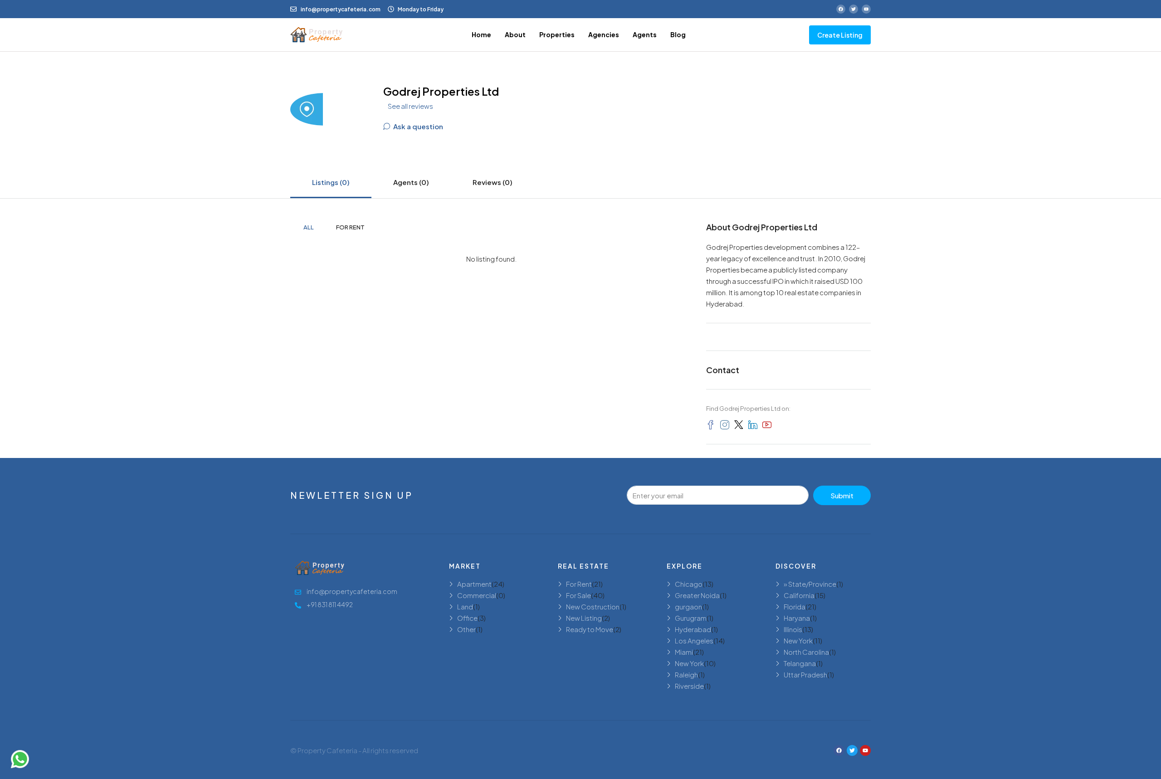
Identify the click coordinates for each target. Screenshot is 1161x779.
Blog (678, 34)
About (515, 34)
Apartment (474, 583)
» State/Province (810, 583)
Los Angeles (694, 640)
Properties (557, 34)
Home (481, 34)
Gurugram (691, 617)
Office (467, 617)
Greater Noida (697, 595)
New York (689, 663)
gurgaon (688, 606)
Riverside (689, 686)
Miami (684, 652)
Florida (794, 606)
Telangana (800, 663)
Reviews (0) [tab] (492, 182)
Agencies (603, 34)
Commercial (476, 595)
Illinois (793, 629)
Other (466, 629)
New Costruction (593, 606)
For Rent (350, 227)
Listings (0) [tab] (331, 182)
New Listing (584, 617)
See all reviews (410, 106)
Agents (645, 34)
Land (465, 606)
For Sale (578, 595)
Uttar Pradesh (805, 674)
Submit (842, 495)
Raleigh (686, 674)
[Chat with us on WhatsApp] (20, 759)
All (308, 227)
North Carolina (806, 652)
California (799, 595)
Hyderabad (693, 629)
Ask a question (417, 126)
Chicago (688, 583)
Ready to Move (589, 629)
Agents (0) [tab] (411, 182)
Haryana (797, 617)
